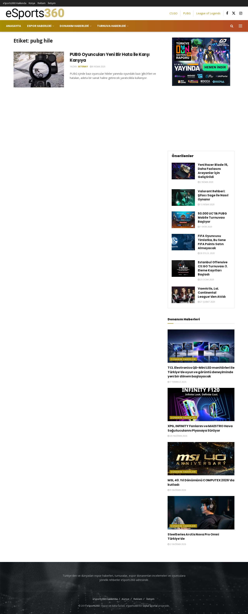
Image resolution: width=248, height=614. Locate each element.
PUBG (187, 13)
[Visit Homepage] (33, 13)
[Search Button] (231, 26)
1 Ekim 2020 (206, 226)
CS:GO (173, 13)
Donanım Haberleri (74, 26)
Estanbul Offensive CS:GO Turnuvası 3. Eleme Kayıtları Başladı (213, 268)
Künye (32, 3)
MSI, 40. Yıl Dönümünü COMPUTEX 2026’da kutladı (201, 482)
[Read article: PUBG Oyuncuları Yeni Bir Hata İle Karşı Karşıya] (39, 70)
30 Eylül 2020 (207, 253)
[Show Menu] (240, 26)
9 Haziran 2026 (177, 489)
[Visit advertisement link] (201, 62)
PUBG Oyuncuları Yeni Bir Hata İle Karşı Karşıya (110, 57)
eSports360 (93, 605)
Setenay (83, 66)
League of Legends (208, 13)
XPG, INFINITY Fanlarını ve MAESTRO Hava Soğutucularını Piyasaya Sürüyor (200, 428)
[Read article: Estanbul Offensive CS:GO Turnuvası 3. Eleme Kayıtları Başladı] (183, 268)
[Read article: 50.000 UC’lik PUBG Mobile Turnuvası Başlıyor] (183, 219)
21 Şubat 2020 (207, 301)
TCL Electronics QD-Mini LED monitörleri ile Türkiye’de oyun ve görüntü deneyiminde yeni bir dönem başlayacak (201, 372)
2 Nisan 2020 (206, 181)
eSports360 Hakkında (14, 3)
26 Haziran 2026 (178, 435)
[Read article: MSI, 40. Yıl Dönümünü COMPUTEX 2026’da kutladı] (201, 458)
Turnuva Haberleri (111, 26)
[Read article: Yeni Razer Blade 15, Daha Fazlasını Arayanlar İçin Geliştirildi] (183, 171)
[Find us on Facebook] (227, 13)
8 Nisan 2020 (98, 66)
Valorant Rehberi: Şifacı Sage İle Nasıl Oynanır (213, 195)
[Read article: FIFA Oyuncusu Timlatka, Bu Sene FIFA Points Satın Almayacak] (183, 242)
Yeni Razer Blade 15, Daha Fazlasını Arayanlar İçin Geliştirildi (213, 171)
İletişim (52, 3)
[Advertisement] (201, 118)
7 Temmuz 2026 (177, 381)
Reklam (42, 3)
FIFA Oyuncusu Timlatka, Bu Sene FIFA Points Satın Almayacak (212, 242)
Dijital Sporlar (150, 605)
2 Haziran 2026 (177, 544)
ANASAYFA (13, 26)
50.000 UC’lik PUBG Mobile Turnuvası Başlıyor (212, 217)
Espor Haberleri (39, 26)
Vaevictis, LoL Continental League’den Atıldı (212, 292)
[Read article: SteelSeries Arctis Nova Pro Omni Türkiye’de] (201, 512)
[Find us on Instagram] (240, 13)
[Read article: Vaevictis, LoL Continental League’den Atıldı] (183, 294)
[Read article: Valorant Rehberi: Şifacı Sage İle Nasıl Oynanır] (183, 197)
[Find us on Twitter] (233, 13)
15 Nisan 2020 (207, 204)
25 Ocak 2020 (207, 279)
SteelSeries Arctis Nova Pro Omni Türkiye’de (193, 536)
